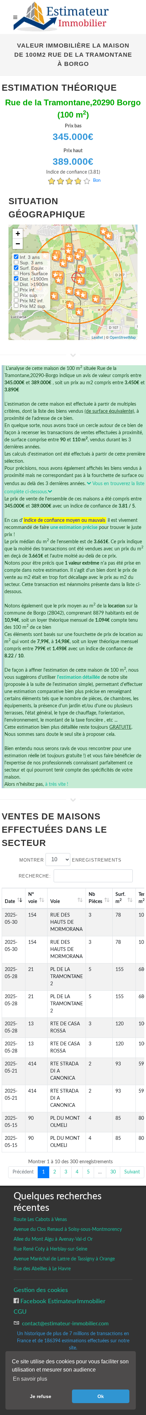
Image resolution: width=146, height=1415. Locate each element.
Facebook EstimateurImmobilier (62, 1301)
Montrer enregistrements (70, 859)
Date (10, 901)
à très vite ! (56, 784)
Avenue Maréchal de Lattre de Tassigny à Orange (64, 1259)
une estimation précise (73, 527)
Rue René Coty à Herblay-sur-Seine (50, 1249)
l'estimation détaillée (78, 677)
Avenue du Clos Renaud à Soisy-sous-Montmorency (68, 1229)
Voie (55, 901)
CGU (20, 1312)
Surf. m (120, 898)
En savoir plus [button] (30, 1379)
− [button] (18, 244)
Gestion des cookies (41, 1290)
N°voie (32, 898)
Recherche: (35, 876)
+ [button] (18, 233)
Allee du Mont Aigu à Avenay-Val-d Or (53, 1239)
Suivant (132, 1172)
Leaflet (97, 337)
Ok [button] (100, 1396)
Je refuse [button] (40, 1396)
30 (113, 1172)
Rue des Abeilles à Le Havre (42, 1269)
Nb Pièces (95, 898)
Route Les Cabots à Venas (40, 1219)
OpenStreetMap (123, 337)
